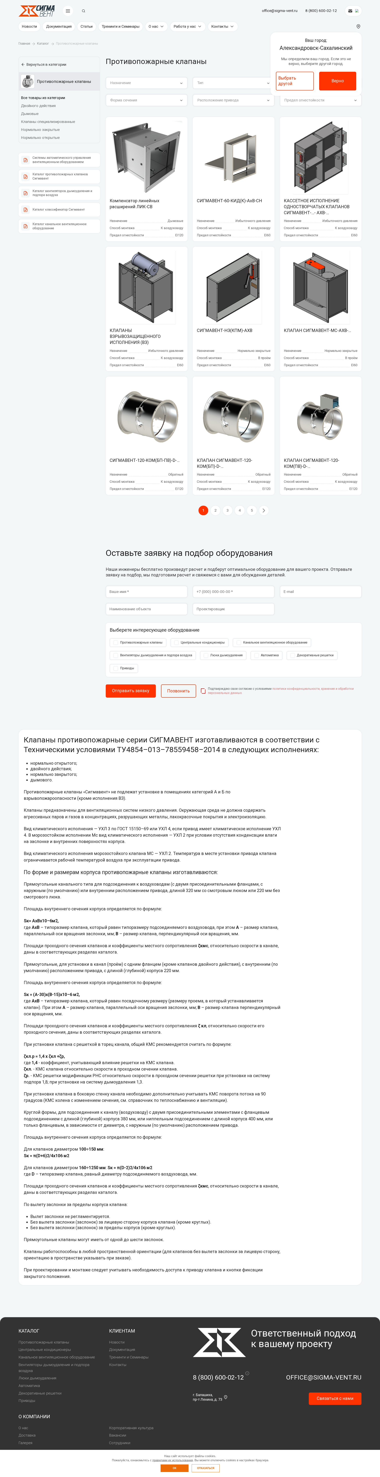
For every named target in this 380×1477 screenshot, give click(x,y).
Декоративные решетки (40, 1393)
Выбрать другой (287, 81)
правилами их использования (172, 1460)
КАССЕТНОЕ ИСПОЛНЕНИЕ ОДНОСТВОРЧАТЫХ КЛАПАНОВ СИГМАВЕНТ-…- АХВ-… (316, 206)
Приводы (27, 1400)
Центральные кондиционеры (45, 1349)
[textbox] (146, 83)
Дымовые (29, 113)
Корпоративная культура (131, 1428)
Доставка (27, 1435)
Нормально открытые (40, 137)
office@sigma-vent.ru (279, 10)
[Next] (264, 510)
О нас (153, 26)
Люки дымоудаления (37, 1378)
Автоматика (29, 1385)
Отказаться (205, 1468)
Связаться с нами (335, 1398)
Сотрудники (119, 1443)
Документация (59, 26)
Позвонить (178, 690)
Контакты (219, 26)
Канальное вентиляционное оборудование (57, 1357)
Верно (338, 80)
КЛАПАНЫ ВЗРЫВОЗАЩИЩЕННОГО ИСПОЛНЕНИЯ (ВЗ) (135, 336)
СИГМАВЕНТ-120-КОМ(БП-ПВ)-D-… (145, 460)
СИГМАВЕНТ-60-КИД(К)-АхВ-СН (229, 200)
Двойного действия (38, 105)
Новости (29, 26)
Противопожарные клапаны (44, 1342)
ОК (174, 1468)
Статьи (87, 26)
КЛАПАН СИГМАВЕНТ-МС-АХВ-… (317, 330)
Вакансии (117, 1435)
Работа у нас (185, 26)
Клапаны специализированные (48, 121)
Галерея (26, 1443)
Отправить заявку (130, 690)
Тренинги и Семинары (120, 26)
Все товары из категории (43, 97)
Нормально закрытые (40, 129)
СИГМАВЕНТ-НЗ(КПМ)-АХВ (224, 330)
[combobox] (147, 83)
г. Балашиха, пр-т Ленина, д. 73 (207, 1397)
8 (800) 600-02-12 (321, 10)
